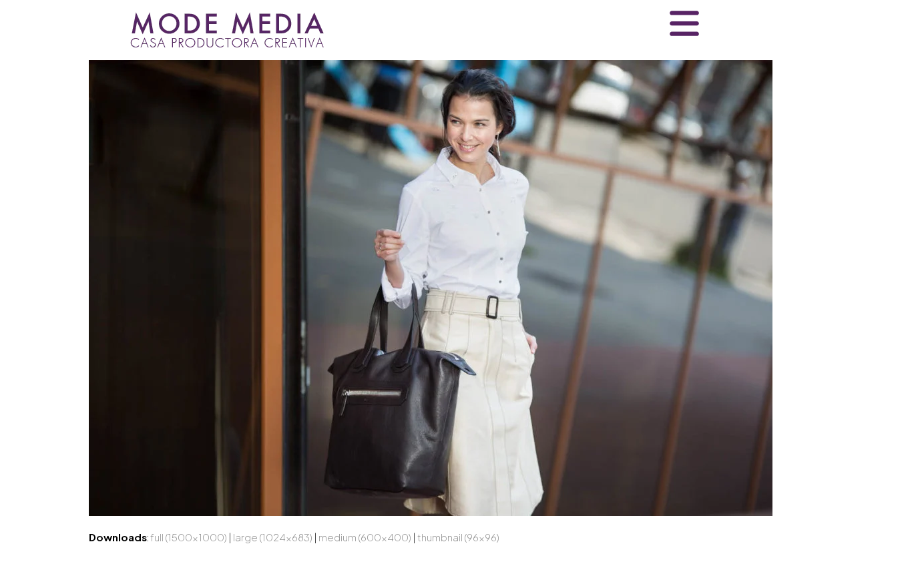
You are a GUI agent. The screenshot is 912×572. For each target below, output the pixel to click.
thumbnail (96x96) (458, 537)
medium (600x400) (364, 537)
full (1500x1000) (188, 537)
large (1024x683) (272, 537)
